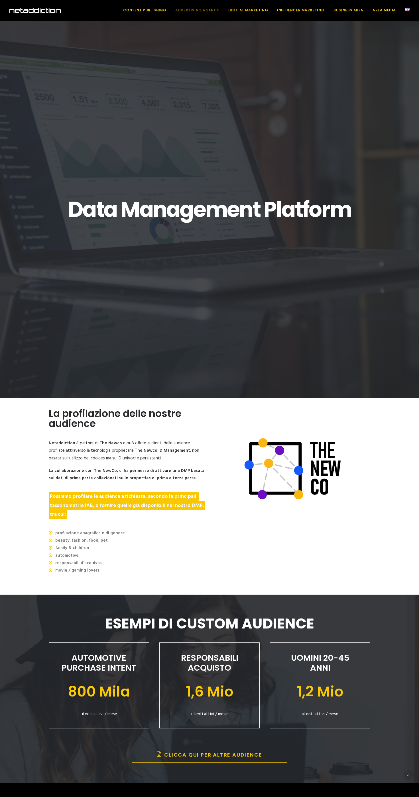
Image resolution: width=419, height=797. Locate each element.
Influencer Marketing (300, 10)
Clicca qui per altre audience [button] (213, 754)
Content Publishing (144, 10)
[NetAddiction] (35, 10)
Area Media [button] (384, 10)
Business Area (348, 10)
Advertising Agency (197, 10)
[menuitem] (146, 10)
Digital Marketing (248, 10)
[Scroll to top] (408, 775)
